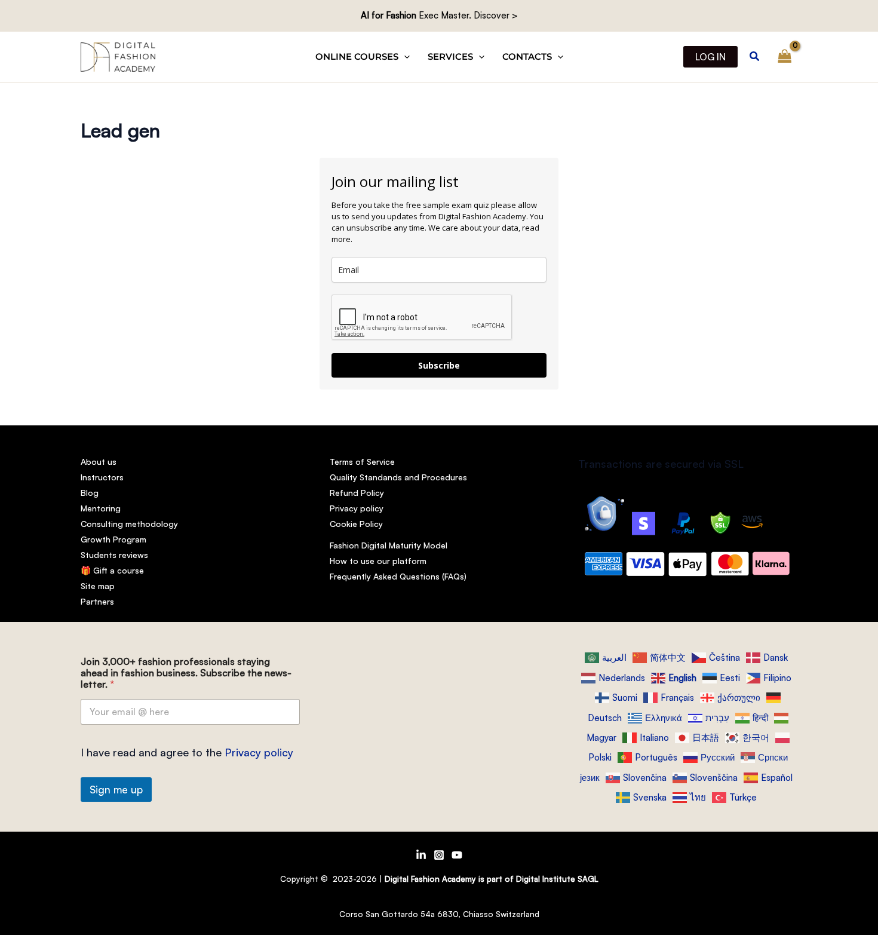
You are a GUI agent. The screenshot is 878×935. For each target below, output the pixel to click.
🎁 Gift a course (112, 570)
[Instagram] (439, 855)
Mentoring (101, 508)
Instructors (102, 477)
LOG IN (710, 57)
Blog (90, 493)
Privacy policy (356, 508)
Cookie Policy (356, 524)
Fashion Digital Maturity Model (388, 545)
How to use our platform (378, 561)
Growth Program (113, 539)
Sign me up (116, 789)
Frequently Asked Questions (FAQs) (398, 576)
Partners (97, 601)
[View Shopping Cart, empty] (784, 56)
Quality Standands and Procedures (398, 477)
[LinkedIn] (421, 855)
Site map (98, 586)
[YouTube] (457, 855)
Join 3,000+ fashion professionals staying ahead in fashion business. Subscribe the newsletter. (186, 673)
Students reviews (114, 555)
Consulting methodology (129, 524)
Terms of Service (362, 461)
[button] (404, 57)
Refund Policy (357, 493)
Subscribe (439, 365)
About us (98, 461)
